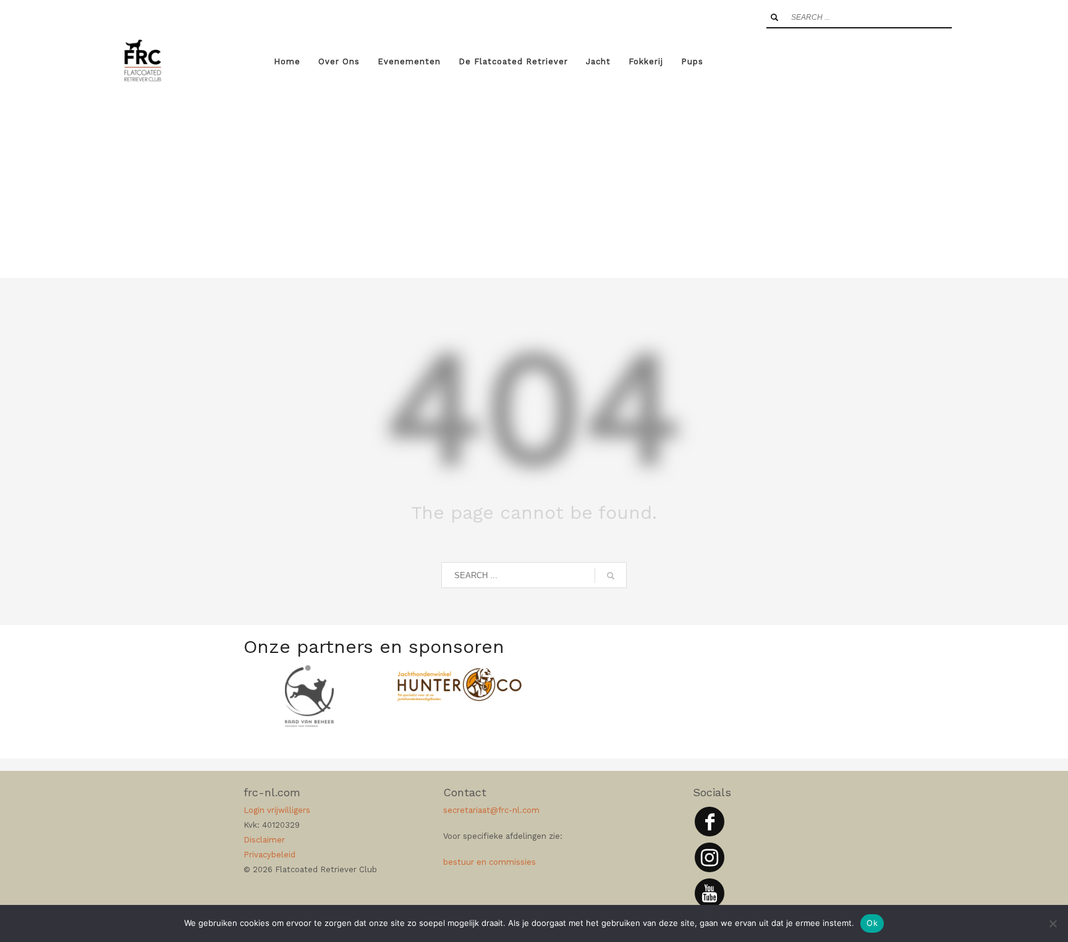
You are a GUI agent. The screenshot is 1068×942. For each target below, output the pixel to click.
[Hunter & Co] (459, 684)
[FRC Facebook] (709, 821)
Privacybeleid (269, 854)
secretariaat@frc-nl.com (491, 810)
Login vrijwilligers (277, 810)
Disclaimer (264, 839)
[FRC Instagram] (709, 857)
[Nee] (1052, 923)
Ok (872, 923)
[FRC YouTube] (709, 893)
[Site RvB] (309, 696)
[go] (774, 17)
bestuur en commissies (489, 862)
